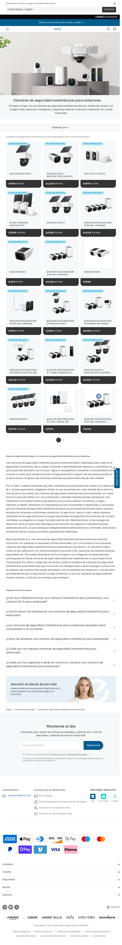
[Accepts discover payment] (55, 839)
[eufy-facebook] (10, 907)
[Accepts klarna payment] (70, 849)
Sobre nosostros (21, 932)
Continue (109, 10)
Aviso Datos (99, 936)
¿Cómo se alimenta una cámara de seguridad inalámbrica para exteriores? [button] (57, 639)
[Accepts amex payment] (10, 839)
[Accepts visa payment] (55, 849)
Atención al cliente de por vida (55, 814)
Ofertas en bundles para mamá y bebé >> (61, 22)
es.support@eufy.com (19, 795)
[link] (61, 689)
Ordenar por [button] (59, 127)
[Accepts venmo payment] (40, 849)
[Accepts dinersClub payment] (40, 839)
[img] (86, 839)
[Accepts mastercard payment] (101, 839)
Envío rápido (45, 796)
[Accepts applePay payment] (25, 839)
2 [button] (63, 440)
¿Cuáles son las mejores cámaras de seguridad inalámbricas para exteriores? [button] (51, 651)
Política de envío (43, 932)
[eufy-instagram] (4, 907)
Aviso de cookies (79, 936)
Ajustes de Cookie (26, 936)
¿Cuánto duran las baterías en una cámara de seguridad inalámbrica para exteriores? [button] (57, 614)
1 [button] (58, 440)
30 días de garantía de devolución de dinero (63, 802)
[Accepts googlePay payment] (70, 839)
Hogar (9, 710)
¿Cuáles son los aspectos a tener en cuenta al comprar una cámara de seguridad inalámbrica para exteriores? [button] (54, 664)
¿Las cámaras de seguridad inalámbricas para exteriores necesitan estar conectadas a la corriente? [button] (56, 627)
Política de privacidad (97, 932)
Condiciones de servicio (53, 936)
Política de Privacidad (77, 754)
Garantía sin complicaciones (54, 808)
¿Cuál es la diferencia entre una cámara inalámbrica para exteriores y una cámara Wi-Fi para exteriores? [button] (57, 600)
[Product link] (23, 155)
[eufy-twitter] (16, 907)
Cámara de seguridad (25, 710)
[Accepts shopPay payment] (25, 849)
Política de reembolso (68, 932)
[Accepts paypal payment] (10, 849)
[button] (114, 3)
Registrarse (93, 745)
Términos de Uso (58, 754)
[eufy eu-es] (57, 29)
